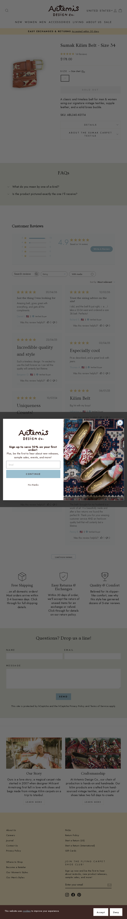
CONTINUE (33, 474)
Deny (116, 912)
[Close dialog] (120, 422)
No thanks (33, 484)
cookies (27, 911)
